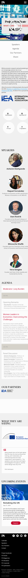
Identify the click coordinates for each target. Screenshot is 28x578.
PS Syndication (6, 565)
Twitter (17, 536)
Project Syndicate (7, 553)
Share (15, 57)
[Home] (3, 2)
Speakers (16, 44)
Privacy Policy (19, 569)
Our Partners (15, 52)
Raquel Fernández (15, 191)
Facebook (13, 536)
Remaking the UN (11, 503)
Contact (4, 548)
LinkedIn (25, 536)
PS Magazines (6, 558)
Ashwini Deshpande (16, 168)
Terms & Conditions (7, 571)
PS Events (4, 555)
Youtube (21, 536)
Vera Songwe (16, 269)
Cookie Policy (16, 571)
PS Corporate (5, 563)
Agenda (15, 48)
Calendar (4, 540)
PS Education (5, 560)
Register (15, 523)
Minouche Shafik (15, 244)
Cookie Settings (6, 572)
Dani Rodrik (15, 216)
